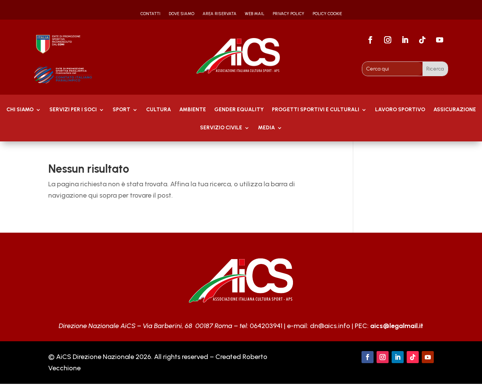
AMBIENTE (192, 110)
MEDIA (266, 128)
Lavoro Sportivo (400, 110)
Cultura (158, 110)
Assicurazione (454, 110)
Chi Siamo (20, 110)
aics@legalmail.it (396, 326)
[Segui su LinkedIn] (405, 40)
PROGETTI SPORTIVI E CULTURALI (315, 110)
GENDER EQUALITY (239, 110)
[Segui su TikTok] (422, 40)
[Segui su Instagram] (387, 40)
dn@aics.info (330, 326)
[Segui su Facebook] (370, 40)
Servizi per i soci (73, 110)
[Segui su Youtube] (439, 40)
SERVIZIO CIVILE (221, 128)
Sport (121, 110)
